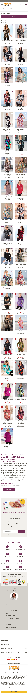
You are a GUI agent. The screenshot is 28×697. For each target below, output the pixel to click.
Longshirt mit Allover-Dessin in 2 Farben (7, 287)
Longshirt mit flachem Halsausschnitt (7, 152)
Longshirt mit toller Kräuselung (20, 130)
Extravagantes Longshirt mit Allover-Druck (20, 41)
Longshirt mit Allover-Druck (20, 287)
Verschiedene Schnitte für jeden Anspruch (10, 485)
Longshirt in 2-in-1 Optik (20, 63)
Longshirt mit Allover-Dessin (7, 40)
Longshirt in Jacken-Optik (20, 151)
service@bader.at (12, 610)
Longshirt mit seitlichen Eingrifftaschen (7, 445)
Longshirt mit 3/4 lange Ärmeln (7, 107)
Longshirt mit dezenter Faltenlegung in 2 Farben (7, 355)
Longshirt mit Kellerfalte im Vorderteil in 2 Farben (20, 197)
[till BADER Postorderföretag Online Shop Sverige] (12, 659)
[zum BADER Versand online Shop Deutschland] (8, 659)
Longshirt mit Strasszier (7, 63)
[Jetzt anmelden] (21, 531)
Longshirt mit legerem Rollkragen (7, 130)
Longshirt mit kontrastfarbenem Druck (7, 242)
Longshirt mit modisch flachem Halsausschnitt (7, 423)
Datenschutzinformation (14, 535)
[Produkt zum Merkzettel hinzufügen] (12, 25)
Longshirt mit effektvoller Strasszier (7, 310)
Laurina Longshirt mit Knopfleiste (7, 197)
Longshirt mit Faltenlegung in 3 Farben (20, 242)
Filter (15, 16)
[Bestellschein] (23, 4)
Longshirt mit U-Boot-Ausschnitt (20, 355)
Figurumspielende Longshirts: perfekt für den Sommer (13, 487)
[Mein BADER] (17, 4)
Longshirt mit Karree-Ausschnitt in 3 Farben (7, 265)
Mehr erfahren (9, 489)
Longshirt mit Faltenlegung (20, 219)
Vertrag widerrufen (11, 627)
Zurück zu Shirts (6, 13)
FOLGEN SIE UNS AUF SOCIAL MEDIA (10, 652)
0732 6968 (11, 605)
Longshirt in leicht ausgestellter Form (7, 175)
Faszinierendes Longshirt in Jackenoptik (20, 107)
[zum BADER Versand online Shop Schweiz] (15, 659)
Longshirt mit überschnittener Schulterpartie (20, 332)
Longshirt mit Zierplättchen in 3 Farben (7, 400)
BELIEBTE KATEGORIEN (7, 632)
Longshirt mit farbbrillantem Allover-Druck (7, 84)
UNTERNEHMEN (5, 644)
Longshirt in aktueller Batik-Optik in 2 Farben (20, 310)
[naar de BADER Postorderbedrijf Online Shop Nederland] (19, 659)
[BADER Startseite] (7, 4)
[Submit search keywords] (25, 8)
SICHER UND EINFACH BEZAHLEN (9, 636)
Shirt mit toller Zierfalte (20, 84)
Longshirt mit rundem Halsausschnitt (20, 423)
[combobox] (14, 8)
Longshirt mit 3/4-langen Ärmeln (7, 220)
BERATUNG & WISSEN (6, 648)
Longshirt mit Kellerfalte (20, 174)
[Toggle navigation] (2, 4)
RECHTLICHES (4, 640)
